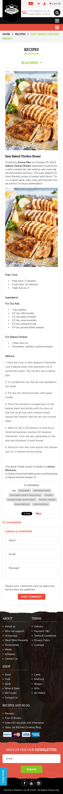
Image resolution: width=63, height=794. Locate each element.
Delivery (38, 626)
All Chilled (39, 693)
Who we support (14, 631)
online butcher (40, 504)
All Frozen (11, 693)
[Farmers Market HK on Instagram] (39, 783)
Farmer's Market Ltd (15, 790)
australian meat (42, 490)
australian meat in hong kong (25, 495)
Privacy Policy (42, 640)
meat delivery (22, 504)
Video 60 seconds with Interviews (24, 722)
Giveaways (11, 635)
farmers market (47, 499)
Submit (31, 769)
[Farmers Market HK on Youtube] (31, 783)
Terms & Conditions (45, 635)
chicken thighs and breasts (21, 499)
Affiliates (10, 654)
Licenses (39, 645)
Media (8, 649)
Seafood (39, 679)
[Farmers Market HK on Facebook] (24, 783)
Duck (8, 684)
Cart (56, 3)
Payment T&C (42, 631)
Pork (7, 679)
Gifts (36, 688)
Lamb (37, 674)
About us (10, 626)
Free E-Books (13, 718)
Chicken (49, 495)
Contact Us (11, 658)
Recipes (20, 34)
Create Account (44, 4)
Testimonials (12, 645)
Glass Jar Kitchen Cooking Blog (23, 727)
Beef (8, 674)
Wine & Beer (12, 688)
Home (6, 34)
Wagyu (38, 684)
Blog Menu (30, 63)
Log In (39, 4)
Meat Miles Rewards (16, 640)
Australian (24, 490)
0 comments (31, 485)
